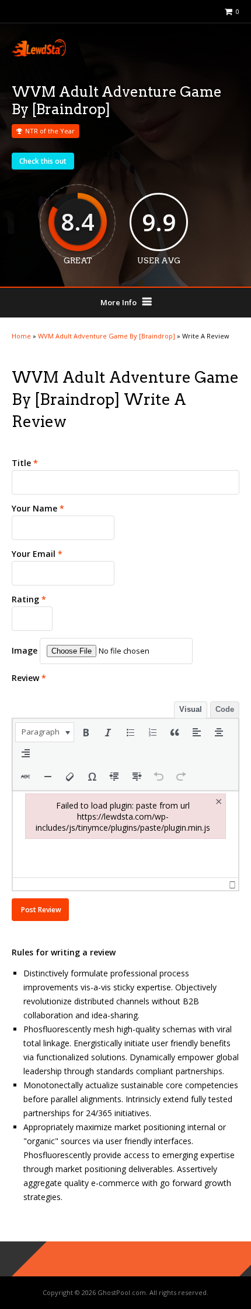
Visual (190, 709)
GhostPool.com (121, 1292)
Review (29, 677)
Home (21, 335)
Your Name (38, 508)
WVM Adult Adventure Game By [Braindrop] (106, 335)
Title (25, 462)
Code (224, 709)
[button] (44, 732)
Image (24, 650)
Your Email (37, 553)
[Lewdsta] (39, 54)
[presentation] (45, 732)
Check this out (43, 161)
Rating (29, 599)
